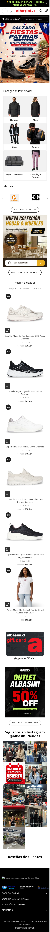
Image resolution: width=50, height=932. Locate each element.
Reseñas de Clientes (24, 829)
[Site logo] (25, 10)
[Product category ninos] (13, 135)
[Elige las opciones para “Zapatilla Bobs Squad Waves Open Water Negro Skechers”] (7, 534)
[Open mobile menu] (5, 11)
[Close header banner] (44, 3)
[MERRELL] (13, 194)
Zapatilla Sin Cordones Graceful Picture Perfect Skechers (24, 487)
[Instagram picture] (13, 729)
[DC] (34, 194)
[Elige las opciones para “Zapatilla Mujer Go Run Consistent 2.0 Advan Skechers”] (7, 323)
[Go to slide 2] (25, 80)
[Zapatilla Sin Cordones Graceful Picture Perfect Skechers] (24, 464)
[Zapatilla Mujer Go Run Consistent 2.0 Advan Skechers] (24, 306)
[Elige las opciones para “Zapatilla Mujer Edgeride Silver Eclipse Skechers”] (7, 376)
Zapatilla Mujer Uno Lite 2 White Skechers (24, 435)
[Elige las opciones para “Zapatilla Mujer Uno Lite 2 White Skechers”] (7, 430)
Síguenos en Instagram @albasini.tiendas (24, 712)
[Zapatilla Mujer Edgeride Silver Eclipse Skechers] (24, 360)
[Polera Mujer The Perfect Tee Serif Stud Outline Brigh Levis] (24, 570)
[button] (45, 194)
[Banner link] (24, 625)
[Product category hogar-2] (13, 161)
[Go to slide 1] (22, 80)
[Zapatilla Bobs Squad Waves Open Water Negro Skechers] (24, 517)
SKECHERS (24, 335)
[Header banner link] (24, 3)
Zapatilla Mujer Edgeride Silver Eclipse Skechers (24, 383)
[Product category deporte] (34, 135)
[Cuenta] (11, 11)
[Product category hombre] (13, 109)
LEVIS (24, 599)
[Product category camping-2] (34, 162)
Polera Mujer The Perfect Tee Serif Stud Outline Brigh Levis (24, 594)
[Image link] (24, 236)
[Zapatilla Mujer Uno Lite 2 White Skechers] (24, 413)
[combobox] (33, 19)
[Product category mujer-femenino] (34, 109)
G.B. (32, 901)
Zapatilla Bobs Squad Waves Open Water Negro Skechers (24, 540)
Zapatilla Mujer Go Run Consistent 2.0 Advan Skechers (24, 330)
